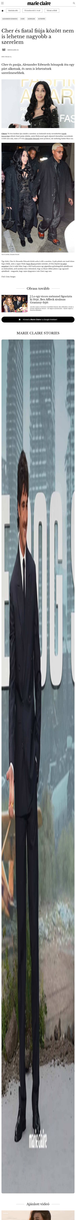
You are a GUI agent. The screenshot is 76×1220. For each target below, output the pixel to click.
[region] (38, 766)
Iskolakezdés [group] (13, 10)
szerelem (31, 18)
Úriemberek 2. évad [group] (32, 10)
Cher (22, 18)
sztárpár (41, 18)
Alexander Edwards (9, 18)
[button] (38, 766)
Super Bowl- (30, 264)
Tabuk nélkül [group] (52, 10)
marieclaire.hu (13, 50)
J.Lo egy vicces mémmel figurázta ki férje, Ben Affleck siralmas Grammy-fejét (51, 299)
